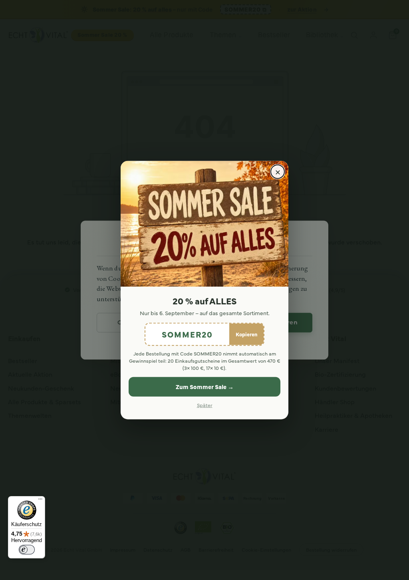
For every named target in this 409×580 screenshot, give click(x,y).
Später (204, 404)
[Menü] (40, 501)
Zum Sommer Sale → (205, 386)
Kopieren (246, 334)
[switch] (27, 549)
